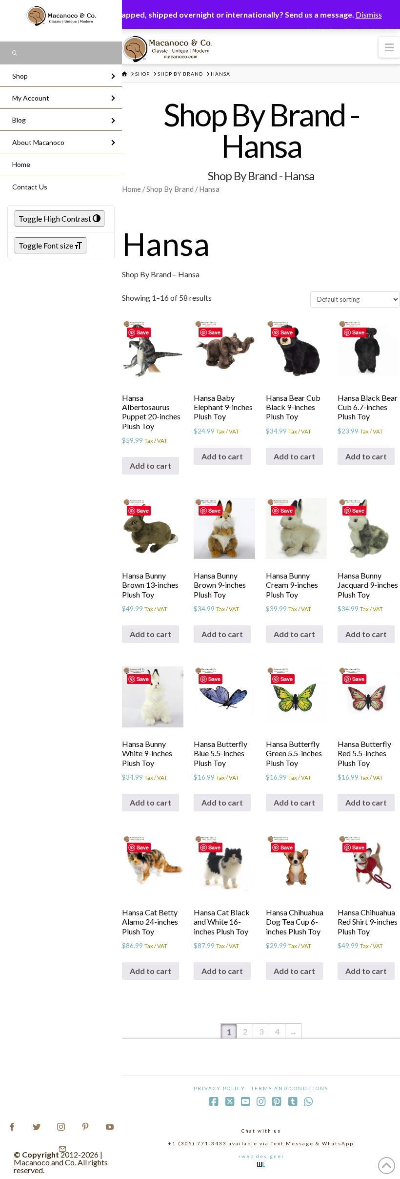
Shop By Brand (170, 189)
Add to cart (150, 465)
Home (131, 189)
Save (143, 332)
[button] (389, 47)
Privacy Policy (219, 1088)
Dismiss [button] (369, 14)
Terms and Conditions (289, 1088)
